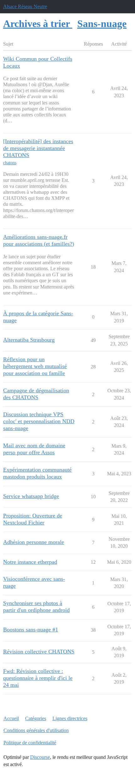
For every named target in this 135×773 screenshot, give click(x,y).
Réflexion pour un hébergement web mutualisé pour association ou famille (35, 366)
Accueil (11, 718)
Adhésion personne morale (33, 542)
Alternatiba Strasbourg (29, 340)
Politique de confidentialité (29, 742)
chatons (9, 162)
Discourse (40, 757)
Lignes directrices (69, 718)
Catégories (35, 718)
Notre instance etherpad (30, 562)
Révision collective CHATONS (38, 651)
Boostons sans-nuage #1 (30, 629)
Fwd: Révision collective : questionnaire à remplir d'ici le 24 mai (38, 678)
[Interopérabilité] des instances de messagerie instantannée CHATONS (38, 148)
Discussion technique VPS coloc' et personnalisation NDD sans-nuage (38, 421)
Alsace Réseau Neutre (25, 6)
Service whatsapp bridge (31, 496)
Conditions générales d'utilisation (36, 730)
